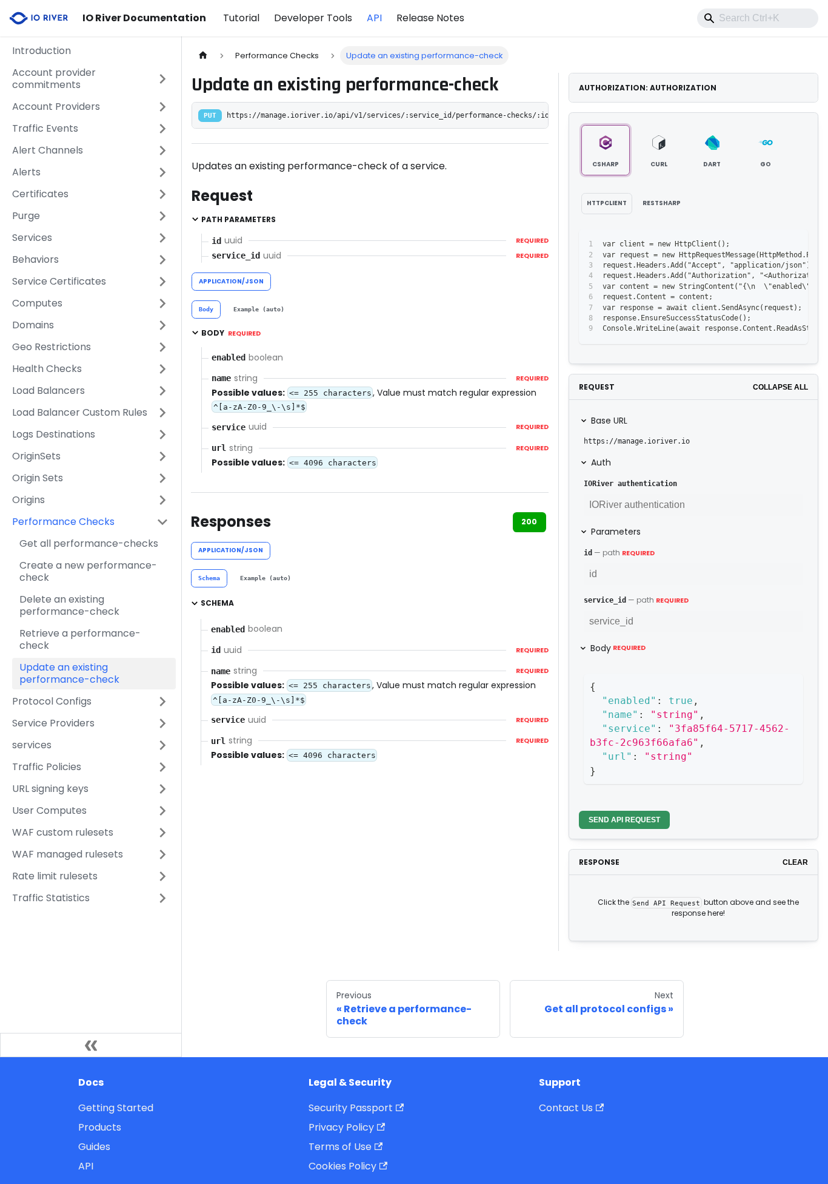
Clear (795, 862)
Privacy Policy (341, 1127)
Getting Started (115, 1108)
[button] (90, 79)
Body (618, 648)
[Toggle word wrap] (749, 244)
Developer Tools (313, 18)
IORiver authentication (630, 483)
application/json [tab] (231, 281)
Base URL (609, 420)
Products (99, 1127)
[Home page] (203, 55)
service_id (605, 600)
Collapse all (780, 387)
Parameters (616, 532)
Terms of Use (340, 1147)
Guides (94, 1147)
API (374, 18)
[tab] (206, 309)
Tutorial (241, 18)
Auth (601, 462)
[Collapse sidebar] (91, 1045)
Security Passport (351, 1108)
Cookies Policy (342, 1166)
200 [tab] (529, 521)
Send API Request (624, 820)
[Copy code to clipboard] (771, 244)
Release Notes (430, 18)
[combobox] (757, 18)
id (588, 553)
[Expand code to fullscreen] (793, 244)
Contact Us (566, 1108)
